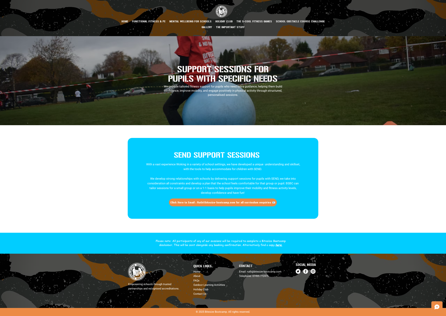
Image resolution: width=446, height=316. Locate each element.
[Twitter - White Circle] (298, 271)
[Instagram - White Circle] (313, 271)
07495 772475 (260, 276)
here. (278, 245)
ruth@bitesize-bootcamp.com (264, 271)
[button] (149, 21)
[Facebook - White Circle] (305, 271)
